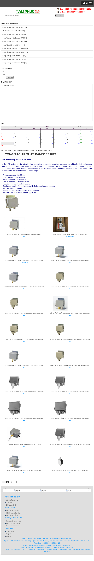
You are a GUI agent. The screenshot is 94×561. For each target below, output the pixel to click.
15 (86, 137)
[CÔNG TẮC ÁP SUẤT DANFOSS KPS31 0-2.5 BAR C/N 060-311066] (14, 382)
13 (60, 137)
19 (47, 140)
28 (73, 143)
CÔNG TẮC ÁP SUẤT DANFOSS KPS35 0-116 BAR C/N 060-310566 (70, 313)
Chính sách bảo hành (13, 513)
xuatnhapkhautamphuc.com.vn (31, 12)
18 (34, 140)
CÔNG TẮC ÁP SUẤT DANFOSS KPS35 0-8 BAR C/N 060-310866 (24, 365)
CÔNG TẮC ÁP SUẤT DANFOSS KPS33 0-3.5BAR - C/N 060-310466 (70, 444)
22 (86, 140)
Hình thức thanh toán (13, 523)
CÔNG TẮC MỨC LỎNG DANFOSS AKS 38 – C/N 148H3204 (70, 234)
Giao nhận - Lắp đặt (12, 510)
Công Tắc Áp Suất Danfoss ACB (15, 52)
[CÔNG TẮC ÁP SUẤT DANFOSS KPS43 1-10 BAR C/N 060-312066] (60, 382)
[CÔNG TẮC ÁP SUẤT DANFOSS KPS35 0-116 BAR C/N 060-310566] (60, 303)
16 (7, 140)
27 (60, 143)
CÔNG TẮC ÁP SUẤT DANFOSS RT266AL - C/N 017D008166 (70, 470)
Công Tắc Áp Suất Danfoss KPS (14, 38)
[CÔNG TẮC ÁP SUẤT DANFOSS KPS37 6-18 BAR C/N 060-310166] (60, 250)
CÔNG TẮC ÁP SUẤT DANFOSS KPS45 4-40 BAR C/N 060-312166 (24, 418)
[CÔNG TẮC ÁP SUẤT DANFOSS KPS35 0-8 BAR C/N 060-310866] (14, 355)
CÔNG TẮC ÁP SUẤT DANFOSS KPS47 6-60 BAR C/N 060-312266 (70, 418)
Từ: (3, 72)
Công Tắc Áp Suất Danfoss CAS (14, 59)
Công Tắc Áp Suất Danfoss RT (14, 41)
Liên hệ (8, 536)
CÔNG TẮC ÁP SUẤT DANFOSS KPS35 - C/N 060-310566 (24, 234)
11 (34, 137)
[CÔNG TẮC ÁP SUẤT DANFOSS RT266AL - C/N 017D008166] (60, 460)
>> (80, 126)
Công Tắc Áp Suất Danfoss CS (14, 56)
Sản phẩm (8, 150)
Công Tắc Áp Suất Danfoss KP (14, 27)
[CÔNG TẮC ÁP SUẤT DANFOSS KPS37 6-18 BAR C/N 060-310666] (14, 329)
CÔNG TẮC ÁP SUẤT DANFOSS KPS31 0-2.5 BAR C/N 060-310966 (69, 365)
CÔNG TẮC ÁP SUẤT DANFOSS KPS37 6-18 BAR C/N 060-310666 (24, 339)
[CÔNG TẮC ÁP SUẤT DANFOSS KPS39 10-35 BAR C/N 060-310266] (14, 277)
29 (86, 143)
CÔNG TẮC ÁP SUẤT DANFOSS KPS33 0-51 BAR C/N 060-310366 (70, 287)
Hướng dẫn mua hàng (13, 521)
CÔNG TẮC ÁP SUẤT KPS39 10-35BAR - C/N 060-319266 (24, 470)
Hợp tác (9, 534)
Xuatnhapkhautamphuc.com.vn (2, 151)
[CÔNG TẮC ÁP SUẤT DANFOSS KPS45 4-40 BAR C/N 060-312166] (14, 408)
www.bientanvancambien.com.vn (40, 545)
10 (20, 137)
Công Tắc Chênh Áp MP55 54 (13, 45)
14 (73, 137)
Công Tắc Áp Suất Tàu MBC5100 (15, 49)
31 (20, 146)
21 (73, 140)
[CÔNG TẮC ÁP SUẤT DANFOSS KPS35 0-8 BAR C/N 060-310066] (14, 250)
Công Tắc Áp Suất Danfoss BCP (14, 63)
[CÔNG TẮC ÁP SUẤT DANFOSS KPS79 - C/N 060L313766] (14, 434)
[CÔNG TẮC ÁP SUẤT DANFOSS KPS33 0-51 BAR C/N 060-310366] (60, 277)
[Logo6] (47, 490)
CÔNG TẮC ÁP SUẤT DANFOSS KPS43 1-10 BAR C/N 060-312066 (70, 392)
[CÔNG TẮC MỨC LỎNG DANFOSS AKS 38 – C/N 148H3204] (60, 224)
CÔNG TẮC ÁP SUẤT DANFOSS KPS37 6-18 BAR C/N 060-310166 (70, 260)
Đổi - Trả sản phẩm (12, 526)
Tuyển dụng (10, 531)
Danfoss (8, 86)
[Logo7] (73, 490)
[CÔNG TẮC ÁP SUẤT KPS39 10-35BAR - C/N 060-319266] (14, 460)
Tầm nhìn (9, 502)
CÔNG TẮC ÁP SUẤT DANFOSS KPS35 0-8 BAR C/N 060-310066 (24, 260)
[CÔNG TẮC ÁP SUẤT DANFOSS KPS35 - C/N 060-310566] (14, 224)
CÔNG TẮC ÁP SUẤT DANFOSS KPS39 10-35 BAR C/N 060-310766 (70, 339)
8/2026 (47, 127)
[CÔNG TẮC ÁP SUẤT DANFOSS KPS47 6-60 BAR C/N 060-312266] (60, 408)
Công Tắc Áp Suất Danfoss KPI (14, 34)
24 (20, 143)
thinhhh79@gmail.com (63, 545)
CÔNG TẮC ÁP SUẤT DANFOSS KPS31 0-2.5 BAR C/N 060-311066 (24, 392)
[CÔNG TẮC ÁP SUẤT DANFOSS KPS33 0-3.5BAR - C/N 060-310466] (60, 434)
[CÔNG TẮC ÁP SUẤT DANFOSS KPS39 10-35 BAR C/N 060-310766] (60, 329)
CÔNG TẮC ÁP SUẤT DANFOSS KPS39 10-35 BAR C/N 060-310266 (24, 287)
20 (60, 140)
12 (47, 137)
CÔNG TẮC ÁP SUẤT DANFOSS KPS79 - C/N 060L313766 (24, 444)
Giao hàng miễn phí (12, 515)
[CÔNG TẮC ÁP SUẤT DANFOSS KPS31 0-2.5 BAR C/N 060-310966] (60, 355)
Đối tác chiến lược (12, 505)
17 (20, 140)
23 (7, 143)
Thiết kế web (77, 549)
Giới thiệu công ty (12, 500)
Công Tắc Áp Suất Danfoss (21, 150)
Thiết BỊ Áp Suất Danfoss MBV (13, 31)
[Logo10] (21, 490)
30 (7, 146)
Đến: (3, 75)
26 (47, 143)
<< (13, 126)
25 (34, 143)
